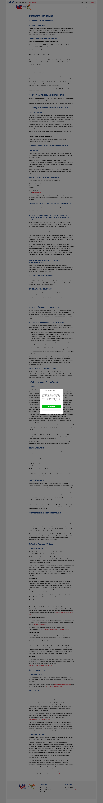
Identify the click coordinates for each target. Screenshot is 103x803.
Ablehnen (51, 410)
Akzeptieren (51, 406)
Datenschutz (49, 412)
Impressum (54, 412)
